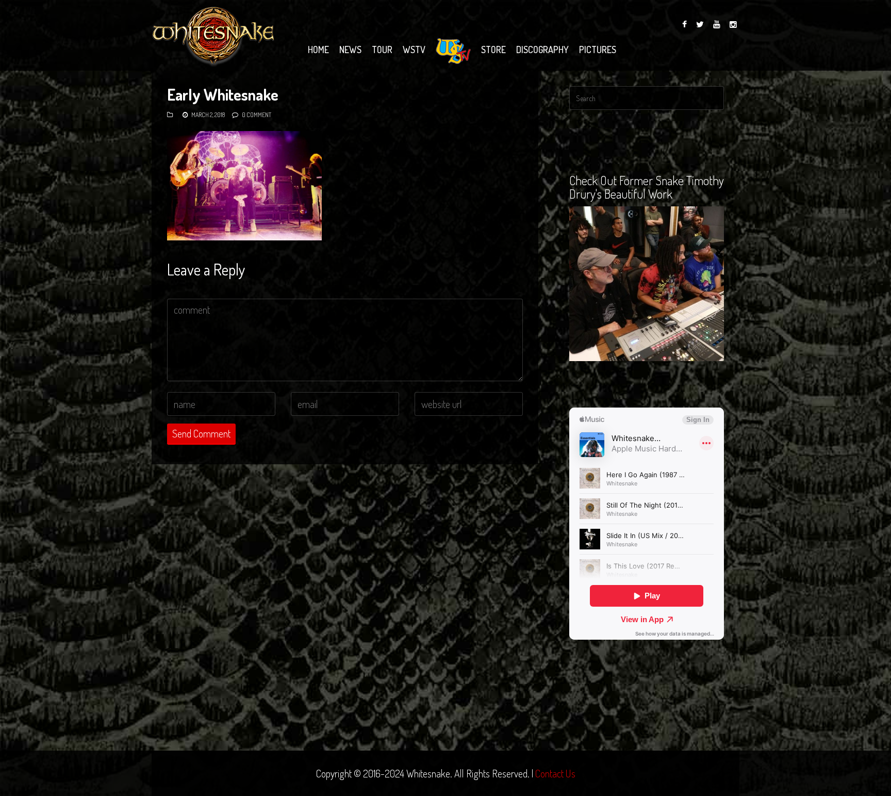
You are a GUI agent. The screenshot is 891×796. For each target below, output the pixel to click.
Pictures (597, 49)
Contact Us (555, 773)
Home (318, 49)
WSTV (414, 49)
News (350, 49)
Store (493, 49)
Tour (382, 49)
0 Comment (256, 115)
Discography (542, 49)
